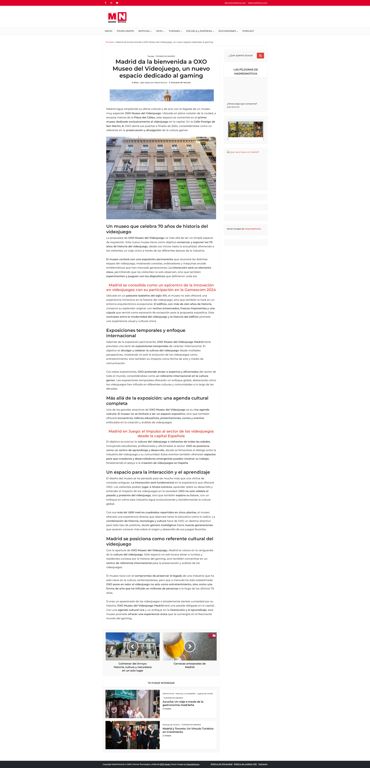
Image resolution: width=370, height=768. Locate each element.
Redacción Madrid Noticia (156, 82)
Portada (110, 42)
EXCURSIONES (227, 31)
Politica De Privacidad (221, 764)
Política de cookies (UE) (245, 764)
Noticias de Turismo (171, 725)
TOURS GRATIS (125, 31)
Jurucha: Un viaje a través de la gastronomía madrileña (183, 703)
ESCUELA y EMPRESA (199, 31)
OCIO (159, 31)
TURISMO (174, 31)
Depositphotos (253, 228)
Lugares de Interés (205, 693)
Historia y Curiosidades (185, 693)
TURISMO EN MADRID (165, 56)
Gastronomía (168, 693)
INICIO (108, 31)
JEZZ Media (165, 764)
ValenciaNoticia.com (257, 3)
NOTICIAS (144, 31)
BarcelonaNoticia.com (235, 3)
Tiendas (150, 56)
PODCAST (248, 31)
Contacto (262, 764)
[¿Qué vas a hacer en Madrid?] (245, 169)
